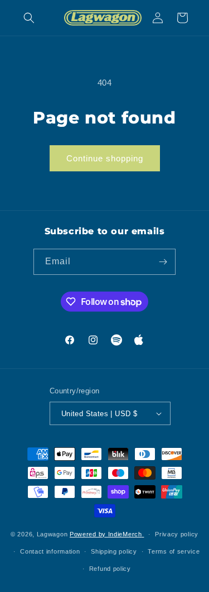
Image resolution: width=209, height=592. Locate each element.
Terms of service (174, 551)
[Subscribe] (162, 262)
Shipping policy (114, 551)
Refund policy (110, 568)
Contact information (50, 551)
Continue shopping (104, 158)
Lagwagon (52, 534)
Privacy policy (176, 534)
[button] (29, 18)
